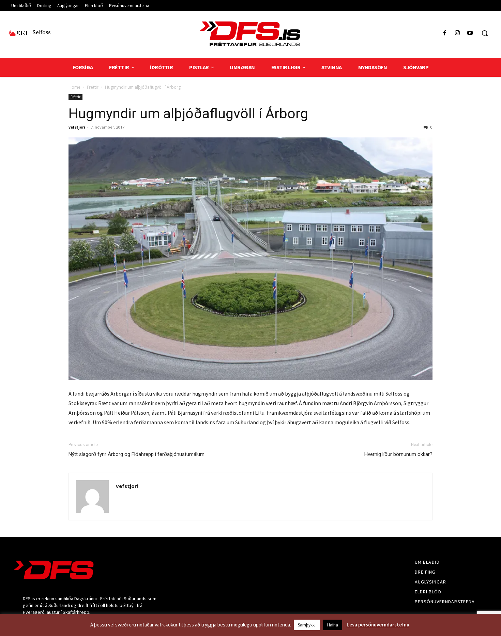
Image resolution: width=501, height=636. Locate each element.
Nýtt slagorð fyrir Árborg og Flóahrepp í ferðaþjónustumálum (136, 454)
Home (74, 87)
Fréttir (92, 87)
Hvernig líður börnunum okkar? (398, 454)
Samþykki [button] (307, 625)
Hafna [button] (332, 625)
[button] (484, 33)
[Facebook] (444, 33)
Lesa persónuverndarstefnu (378, 624)
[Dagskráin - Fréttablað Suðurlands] (250, 33)
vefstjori (77, 127)
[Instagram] (457, 33)
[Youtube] (470, 33)
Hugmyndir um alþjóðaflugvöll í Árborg (188, 113)
